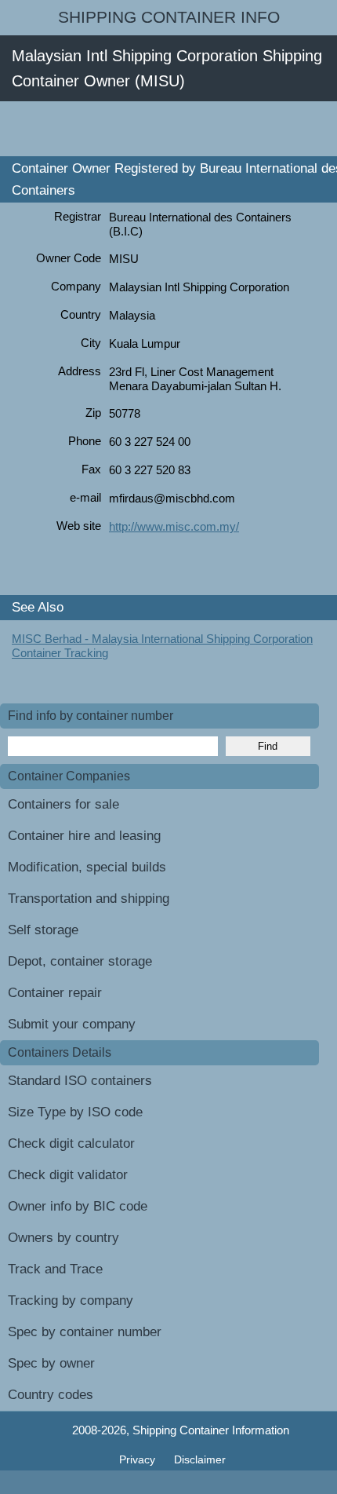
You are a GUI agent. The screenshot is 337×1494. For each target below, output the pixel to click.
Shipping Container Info (169, 17)
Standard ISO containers (80, 1080)
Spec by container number (84, 1331)
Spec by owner (51, 1363)
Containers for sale (63, 804)
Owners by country (63, 1237)
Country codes (50, 1394)
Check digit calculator (71, 1143)
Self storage (43, 929)
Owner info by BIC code (77, 1206)
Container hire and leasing (84, 835)
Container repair (55, 992)
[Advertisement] (168, 128)
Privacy (138, 1459)
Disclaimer (200, 1459)
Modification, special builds (87, 867)
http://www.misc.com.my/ (174, 526)
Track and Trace (55, 1269)
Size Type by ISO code (75, 1112)
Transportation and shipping (88, 898)
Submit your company (72, 1024)
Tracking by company (70, 1300)
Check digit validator (68, 1174)
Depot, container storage (80, 961)
